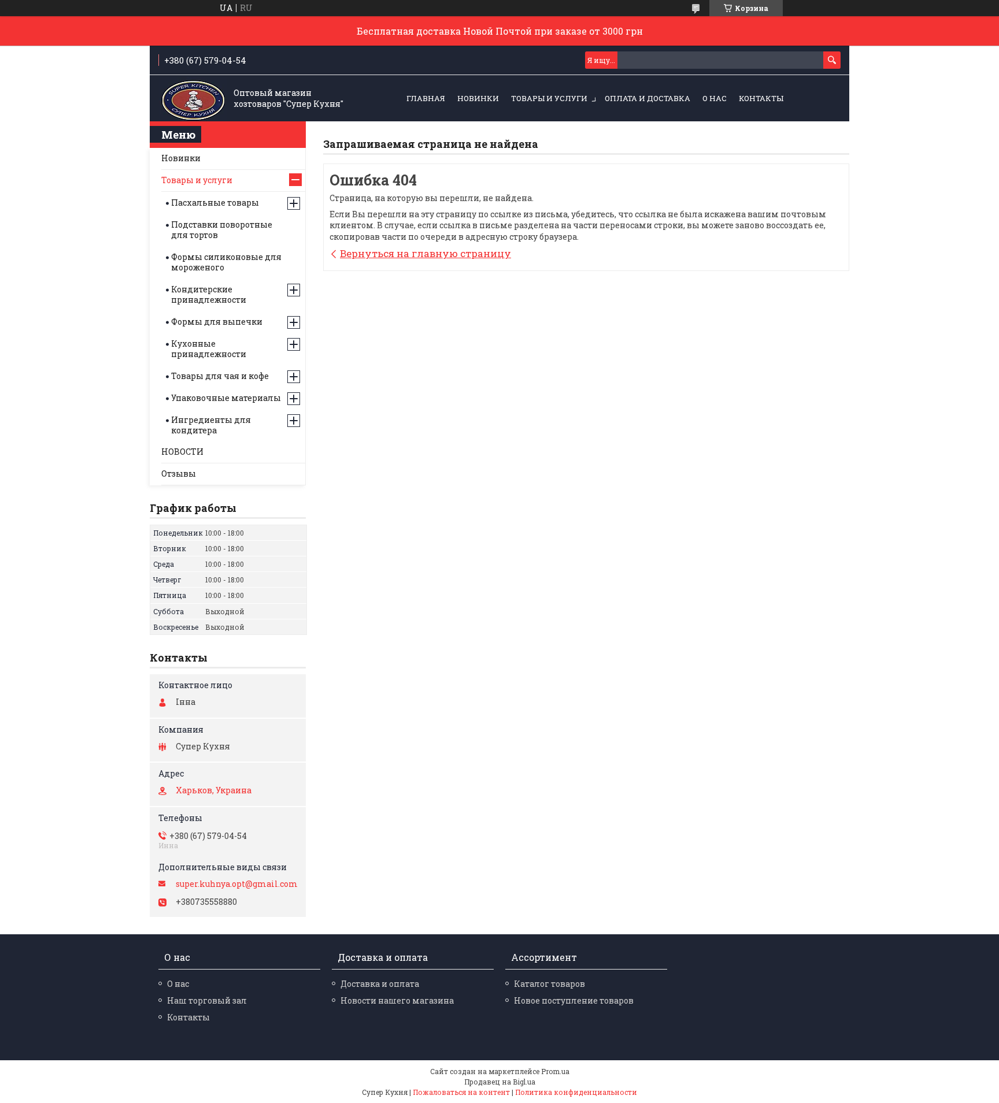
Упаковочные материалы (226, 397)
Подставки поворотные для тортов (221, 229)
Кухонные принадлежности (208, 348)
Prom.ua (555, 1071)
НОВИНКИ (478, 98)
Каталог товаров (549, 983)
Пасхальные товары (215, 202)
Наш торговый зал (207, 1000)
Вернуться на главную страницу (425, 253)
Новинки (181, 158)
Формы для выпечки (216, 321)
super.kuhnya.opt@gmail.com (237, 884)
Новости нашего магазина (397, 1000)
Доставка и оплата (380, 983)
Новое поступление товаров (574, 1000)
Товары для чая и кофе (220, 375)
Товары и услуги (549, 98)
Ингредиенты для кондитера (211, 425)
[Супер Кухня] (193, 99)
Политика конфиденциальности (576, 1092)
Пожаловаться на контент (461, 1092)
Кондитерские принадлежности (208, 294)
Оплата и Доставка (647, 98)
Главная (425, 98)
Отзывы (178, 473)
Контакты (761, 98)
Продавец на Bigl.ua (499, 1081)
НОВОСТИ (182, 451)
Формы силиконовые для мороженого (226, 262)
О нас (714, 98)
